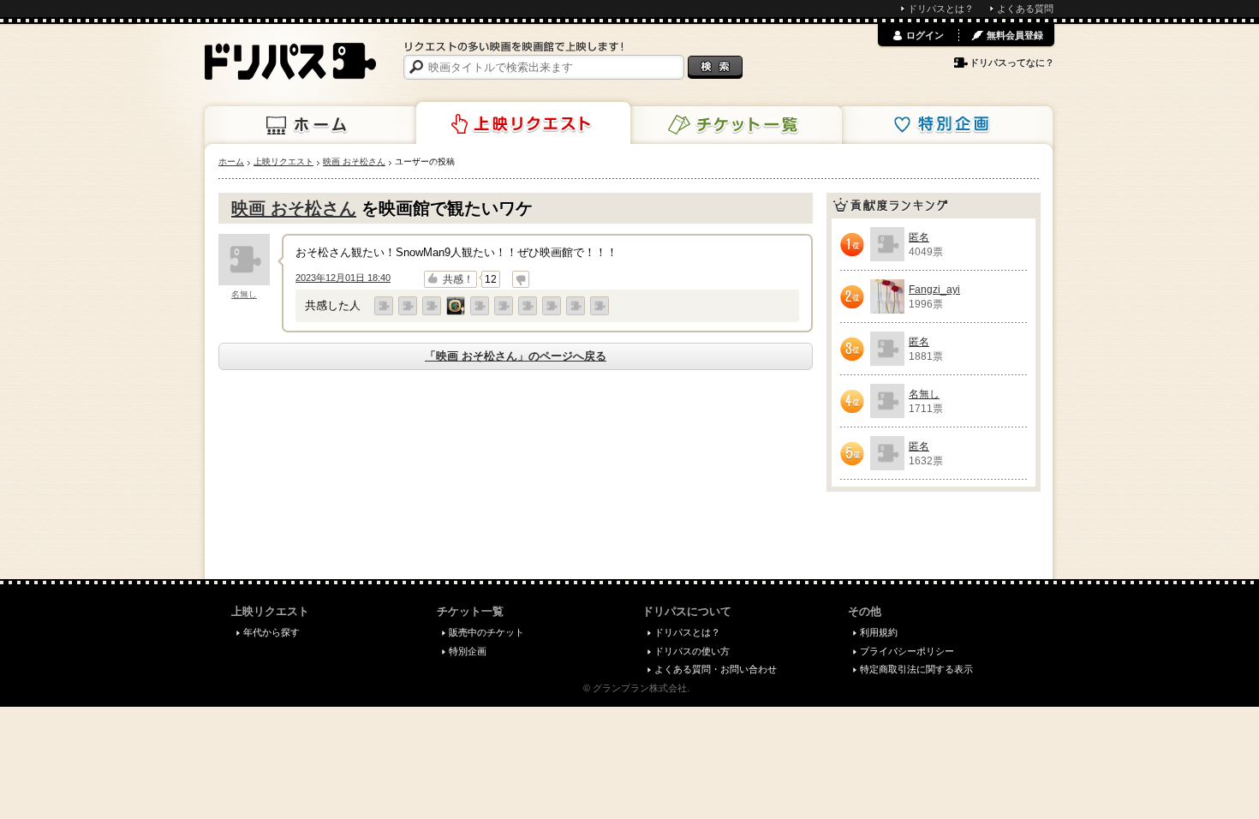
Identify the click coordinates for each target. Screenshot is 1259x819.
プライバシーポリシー (907, 651)
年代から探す (271, 632)
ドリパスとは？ (941, 8)
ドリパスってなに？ (1012, 62)
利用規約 (879, 632)
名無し (244, 294)
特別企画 (945, 125)
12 (491, 279)
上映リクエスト (523, 123)
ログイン (925, 35)
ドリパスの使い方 (692, 651)
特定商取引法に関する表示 (916, 669)
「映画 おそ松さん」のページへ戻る (515, 356)
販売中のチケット (486, 632)
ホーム (312, 125)
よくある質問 (1025, 8)
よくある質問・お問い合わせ (715, 669)
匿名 (919, 237)
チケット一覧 (735, 125)
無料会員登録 (1015, 35)
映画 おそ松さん (293, 208)
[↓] (520, 279)
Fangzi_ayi (934, 290)
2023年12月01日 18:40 (343, 277)
